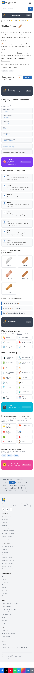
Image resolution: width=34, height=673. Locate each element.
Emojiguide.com (5, 20)
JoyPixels (4, 593)
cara (4, 455)
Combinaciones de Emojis (10, 603)
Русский (5, 488)
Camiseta (6, 387)
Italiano (5, 485)
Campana (22, 377)
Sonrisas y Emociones (8, 560)
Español (12, 482)
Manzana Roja (24, 425)
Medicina (23, 20)
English (5, 482)
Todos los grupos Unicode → (10, 539)
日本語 (20, 488)
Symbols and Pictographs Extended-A (14, 152)
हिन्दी (10, 491)
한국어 (27, 488)
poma (16, 455)
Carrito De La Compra (8, 372)
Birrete (22, 383)
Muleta (6, 342)
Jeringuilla (23, 337)
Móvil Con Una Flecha (8, 357)
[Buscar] (30, 9)
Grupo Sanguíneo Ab (8, 432)
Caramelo (7, 441)
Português (22, 485)
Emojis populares (7, 614)
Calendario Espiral (23, 397)
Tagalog (24, 491)
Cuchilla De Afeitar (23, 392)
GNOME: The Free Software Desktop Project (15, 647)
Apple (3, 576)
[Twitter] (7, 509)
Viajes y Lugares (7, 528)
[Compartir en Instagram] (23, 670)
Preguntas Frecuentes (8, 623)
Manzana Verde (8, 437)
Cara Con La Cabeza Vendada (7, 426)
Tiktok (3, 596)
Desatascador (24, 372)
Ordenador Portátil (7, 397)
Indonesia (17, 491)
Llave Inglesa (24, 357)
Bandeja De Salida (7, 377)
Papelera (6, 383)
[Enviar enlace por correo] (32, 670)
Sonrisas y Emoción (8, 530)
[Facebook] (3, 509)
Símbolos (4, 525)
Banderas (5, 519)
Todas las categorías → (8, 569)
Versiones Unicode (7, 612)
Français (26, 482)
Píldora (6, 337)
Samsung (4, 590)
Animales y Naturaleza (8, 533)
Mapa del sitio (5, 659)
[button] (17, 110)
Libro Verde (7, 362)
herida (10, 455)
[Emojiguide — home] (9, 2)
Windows (4, 585)
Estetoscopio (24, 347)
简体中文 (13, 488)
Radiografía (7, 347)
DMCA (4, 642)
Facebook (5, 582)
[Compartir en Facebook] (2, 670)
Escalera (22, 368)
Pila (21, 387)
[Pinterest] (10, 509)
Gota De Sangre (25, 342)
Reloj (21, 441)
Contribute (5, 630)
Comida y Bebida (7, 536)
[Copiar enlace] (28, 670)
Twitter (4, 587)
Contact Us (5, 644)
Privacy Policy (6, 636)
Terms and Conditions (8, 633)
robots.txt (13, 659)
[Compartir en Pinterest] (10, 670)
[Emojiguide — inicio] (3, 500)
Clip (5, 392)
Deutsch (19, 482)
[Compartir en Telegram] (19, 670)
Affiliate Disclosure (7, 639)
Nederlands (13, 485)
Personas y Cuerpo (8, 517)
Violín (5, 368)
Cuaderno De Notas (24, 363)
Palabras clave (6, 606)
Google (4, 579)
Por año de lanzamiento (9, 609)
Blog (3, 617)
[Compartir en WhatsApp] (15, 670)
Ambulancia (23, 432)
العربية (5, 491)
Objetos (16, 20)
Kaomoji (4, 620)
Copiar (27, 77)
